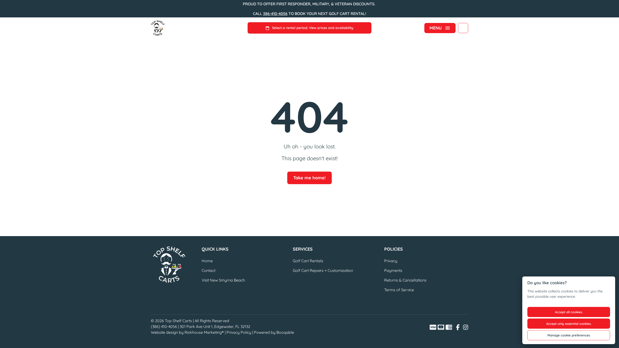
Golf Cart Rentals (308, 260)
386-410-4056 (275, 13)
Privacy (390, 260)
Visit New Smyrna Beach (223, 280)
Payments (393, 270)
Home (207, 260)
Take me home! (309, 178)
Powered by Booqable (274, 332)
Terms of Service (399, 289)
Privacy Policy (239, 332)
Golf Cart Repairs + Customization (323, 270)
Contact (208, 270)
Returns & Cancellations (405, 280)
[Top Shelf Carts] (158, 28)
